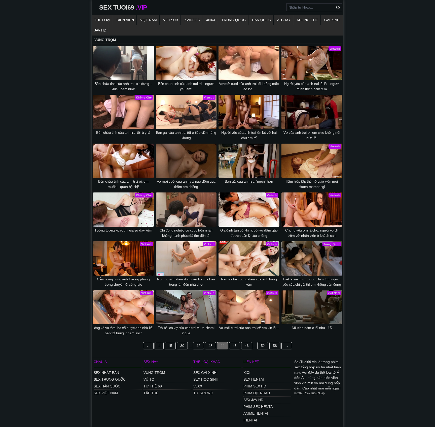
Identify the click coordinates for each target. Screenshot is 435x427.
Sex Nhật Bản (106, 373)
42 (198, 346)
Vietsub (170, 20)
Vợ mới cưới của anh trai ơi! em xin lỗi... (249, 328)
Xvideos (192, 20)
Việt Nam (148, 20)
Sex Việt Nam (106, 393)
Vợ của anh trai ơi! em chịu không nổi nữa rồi (311, 135)
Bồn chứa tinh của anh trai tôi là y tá (123, 132)
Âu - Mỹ (284, 20)
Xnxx (210, 20)
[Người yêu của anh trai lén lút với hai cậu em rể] (249, 112)
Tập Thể (150, 393)
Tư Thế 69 (152, 386)
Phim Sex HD (254, 386)
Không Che (307, 20)
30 (182, 346)
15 (170, 346)
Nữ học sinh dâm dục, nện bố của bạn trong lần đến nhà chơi (186, 281)
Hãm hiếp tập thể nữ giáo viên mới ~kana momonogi (312, 184)
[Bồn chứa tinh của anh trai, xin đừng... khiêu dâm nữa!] (123, 63)
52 (263, 346)
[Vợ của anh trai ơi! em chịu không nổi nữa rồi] (311, 112)
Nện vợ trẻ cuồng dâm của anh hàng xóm (249, 281)
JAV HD (100, 30)
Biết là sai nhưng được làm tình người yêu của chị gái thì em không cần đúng (311, 281)
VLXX (197, 386)
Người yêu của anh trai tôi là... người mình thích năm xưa (311, 86)
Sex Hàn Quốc (107, 386)
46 (247, 346)
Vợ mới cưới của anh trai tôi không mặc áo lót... (249, 86)
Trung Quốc (234, 20)
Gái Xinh (332, 20)
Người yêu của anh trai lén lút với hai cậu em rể (249, 135)
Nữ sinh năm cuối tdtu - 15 (312, 328)
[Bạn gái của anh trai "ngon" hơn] (249, 161)
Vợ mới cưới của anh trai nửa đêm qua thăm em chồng (186, 184)
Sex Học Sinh (205, 379)
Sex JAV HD (253, 400)
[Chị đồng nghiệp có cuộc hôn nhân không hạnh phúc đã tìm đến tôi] (186, 209)
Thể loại (102, 20)
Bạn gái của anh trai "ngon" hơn (249, 181)
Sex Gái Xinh (204, 373)
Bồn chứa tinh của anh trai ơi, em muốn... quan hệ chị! (123, 184)
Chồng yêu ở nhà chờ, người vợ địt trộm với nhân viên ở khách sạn (311, 233)
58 (275, 346)
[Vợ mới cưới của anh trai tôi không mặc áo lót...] (249, 63)
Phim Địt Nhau (256, 393)
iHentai (250, 420)
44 (223, 346)
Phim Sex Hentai (258, 407)
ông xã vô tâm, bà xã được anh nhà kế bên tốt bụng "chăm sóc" (123, 330)
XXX (246, 373)
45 (235, 346)
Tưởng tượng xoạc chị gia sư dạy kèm (123, 230)
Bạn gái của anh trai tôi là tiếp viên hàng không (186, 135)
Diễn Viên (125, 20)
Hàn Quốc (261, 20)
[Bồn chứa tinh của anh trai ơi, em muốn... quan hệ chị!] (123, 161)
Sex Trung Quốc (110, 379)
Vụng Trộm (154, 373)
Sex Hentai (253, 379)
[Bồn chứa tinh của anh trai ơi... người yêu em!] (186, 63)
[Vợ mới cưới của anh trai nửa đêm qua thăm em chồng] (186, 161)
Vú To (148, 379)
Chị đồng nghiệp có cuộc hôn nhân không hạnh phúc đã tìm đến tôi (186, 233)
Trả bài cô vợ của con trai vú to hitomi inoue (186, 330)
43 (210, 346)
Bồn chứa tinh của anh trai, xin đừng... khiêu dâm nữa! (123, 86)
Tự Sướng (203, 393)
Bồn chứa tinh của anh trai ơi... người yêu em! (186, 86)
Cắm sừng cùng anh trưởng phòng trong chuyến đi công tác (123, 281)
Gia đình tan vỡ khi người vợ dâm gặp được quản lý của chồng (249, 233)
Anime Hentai (255, 413)
